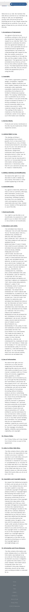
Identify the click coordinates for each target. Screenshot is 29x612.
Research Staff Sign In (19, 4)
